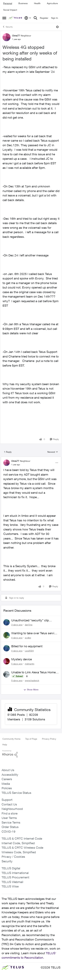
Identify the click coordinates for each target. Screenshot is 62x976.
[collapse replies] (31, 458)
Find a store (9, 813)
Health (37, 3)
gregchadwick (32, 680)
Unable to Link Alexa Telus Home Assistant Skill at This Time (33, 672)
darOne (28, 624)
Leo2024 (29, 650)
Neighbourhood (12, 809)
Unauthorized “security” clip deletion (30, 620)
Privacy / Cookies (13, 856)
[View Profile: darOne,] (6, 622)
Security (9, 27)
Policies (7, 788)
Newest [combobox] (52, 452)
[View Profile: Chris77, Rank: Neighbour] (6, 37)
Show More (32, 689)
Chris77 (16, 35)
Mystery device (21, 659)
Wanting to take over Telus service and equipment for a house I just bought (34, 633)
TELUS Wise (10, 886)
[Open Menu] (57, 27)
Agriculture (52, 3)
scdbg (28, 637)
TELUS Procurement (15, 877)
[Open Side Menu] (4, 18)
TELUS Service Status (16, 792)
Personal (7, 3)
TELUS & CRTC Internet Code (22, 838)
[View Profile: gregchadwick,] (6, 674)
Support (7, 799)
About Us (8, 770)
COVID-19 (8, 831)
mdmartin (29, 663)
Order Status (10, 827)
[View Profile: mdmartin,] (6, 661)
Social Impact (10, 9)
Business (23, 3)
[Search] (35, 18)
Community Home (11, 738)
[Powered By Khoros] (31, 753)
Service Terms (11, 822)
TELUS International (15, 873)
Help (4, 744)
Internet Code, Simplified (18, 843)
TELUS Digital (11, 868)
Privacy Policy (49, 738)
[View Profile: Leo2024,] (6, 648)
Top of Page (31, 738)
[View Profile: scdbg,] (6, 635)
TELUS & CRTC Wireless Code (22, 847)
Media (6, 783)
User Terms (9, 818)
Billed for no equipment (26, 646)
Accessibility (10, 774)
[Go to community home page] (16, 18)
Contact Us (9, 804)
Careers (7, 779)
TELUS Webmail (12, 882)
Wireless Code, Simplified (19, 852)
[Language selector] (27, 18)
